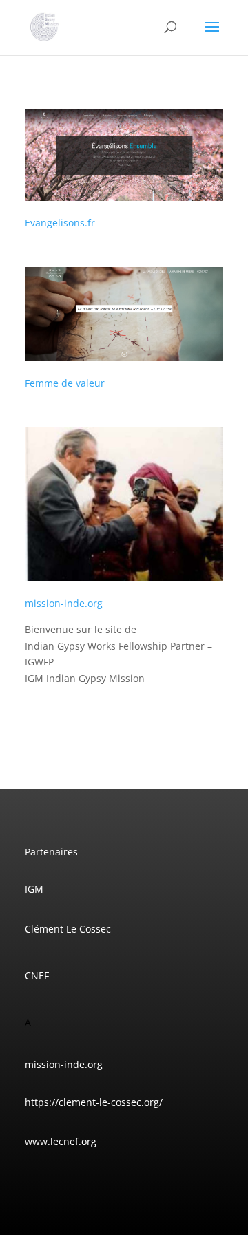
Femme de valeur (65, 383)
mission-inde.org (64, 603)
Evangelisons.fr (60, 222)
